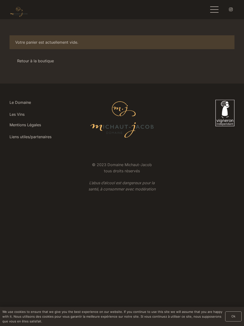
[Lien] (19, 12)
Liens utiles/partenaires (30, 136)
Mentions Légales (25, 124)
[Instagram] (230, 9)
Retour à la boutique (35, 60)
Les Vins (17, 114)
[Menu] (214, 10)
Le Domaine (20, 102)
